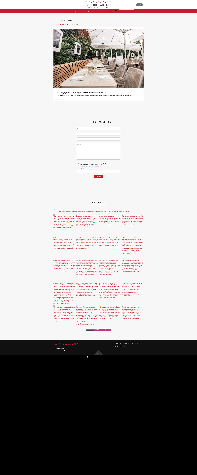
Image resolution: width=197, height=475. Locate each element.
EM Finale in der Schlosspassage (66, 24)
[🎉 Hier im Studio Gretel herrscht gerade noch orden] (110, 316)
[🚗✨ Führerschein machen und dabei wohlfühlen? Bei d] (87, 248)
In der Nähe (97, 11)
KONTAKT (126, 343)
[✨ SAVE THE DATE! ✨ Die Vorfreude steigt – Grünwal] (64, 225)
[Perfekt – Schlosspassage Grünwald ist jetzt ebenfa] (64, 294)
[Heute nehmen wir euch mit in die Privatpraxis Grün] (133, 271)
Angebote (89, 11)
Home (64, 11)
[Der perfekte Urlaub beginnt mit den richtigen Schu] (110, 294)
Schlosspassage (73, 11)
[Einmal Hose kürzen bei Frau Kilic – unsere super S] (110, 225)
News (104, 11)
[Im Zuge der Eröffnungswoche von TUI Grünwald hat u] (64, 271)
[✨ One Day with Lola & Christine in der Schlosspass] (133, 294)
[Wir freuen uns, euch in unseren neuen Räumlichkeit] (110, 271)
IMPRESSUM (118, 343)
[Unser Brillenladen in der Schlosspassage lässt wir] (133, 225)
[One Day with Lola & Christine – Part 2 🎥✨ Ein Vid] (87, 294)
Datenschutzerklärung (98, 166)
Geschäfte (81, 11)
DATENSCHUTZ (136, 343)
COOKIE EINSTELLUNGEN (121, 346)
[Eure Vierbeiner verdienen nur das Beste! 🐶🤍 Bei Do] (133, 316)
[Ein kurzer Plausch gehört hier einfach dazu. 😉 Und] (64, 248)
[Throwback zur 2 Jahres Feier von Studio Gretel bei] (110, 248)
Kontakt (110, 11)
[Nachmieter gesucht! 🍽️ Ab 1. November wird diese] (87, 316)
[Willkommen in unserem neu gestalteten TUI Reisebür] (87, 271)
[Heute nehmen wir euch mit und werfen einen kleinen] (87, 225)
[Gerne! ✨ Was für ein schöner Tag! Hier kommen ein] (64, 316)
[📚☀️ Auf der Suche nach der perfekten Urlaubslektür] (133, 248)
